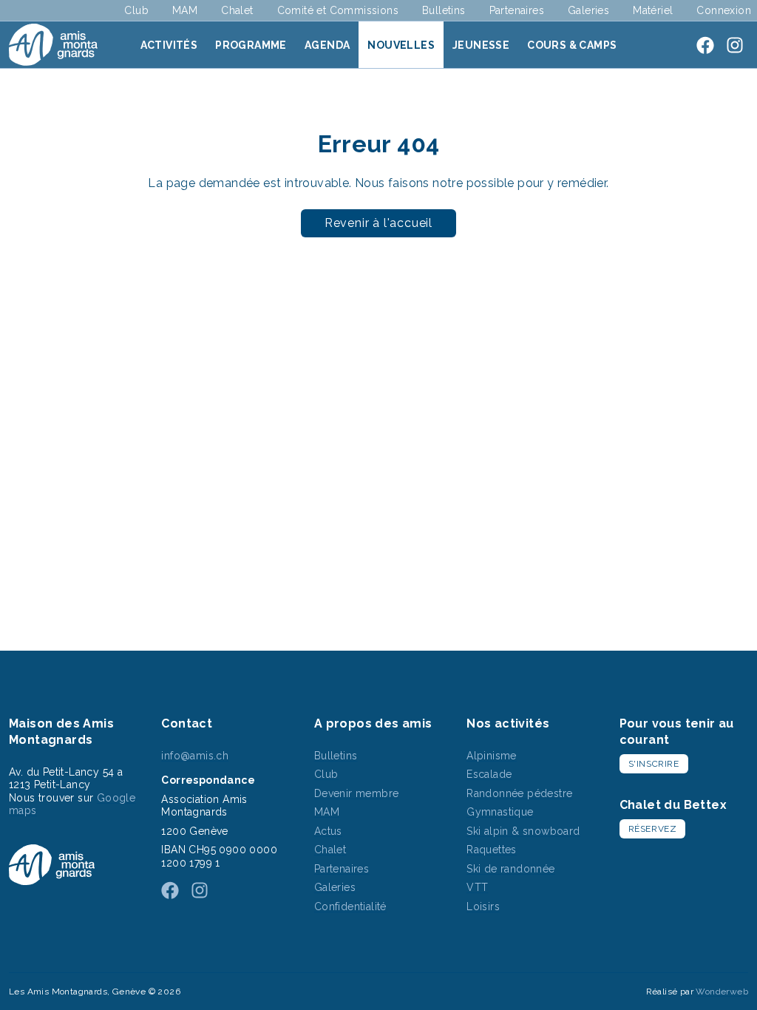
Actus (328, 831)
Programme (251, 45)
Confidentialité (350, 906)
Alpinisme (491, 756)
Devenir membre (356, 793)
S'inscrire (653, 764)
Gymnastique (499, 812)
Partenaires (516, 10)
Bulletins (444, 10)
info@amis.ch (194, 756)
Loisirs (483, 906)
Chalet (237, 10)
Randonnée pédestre (519, 793)
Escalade (489, 774)
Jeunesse (480, 45)
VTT (477, 887)
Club (136, 10)
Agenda (327, 45)
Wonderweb (722, 991)
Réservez (652, 829)
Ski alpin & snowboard (523, 831)
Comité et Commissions (337, 10)
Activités (169, 45)
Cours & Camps (572, 45)
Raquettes (491, 849)
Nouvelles (401, 45)
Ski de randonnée (510, 869)
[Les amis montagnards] (53, 45)
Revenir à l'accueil (378, 223)
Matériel (653, 10)
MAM (184, 10)
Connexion (723, 10)
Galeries (588, 10)
